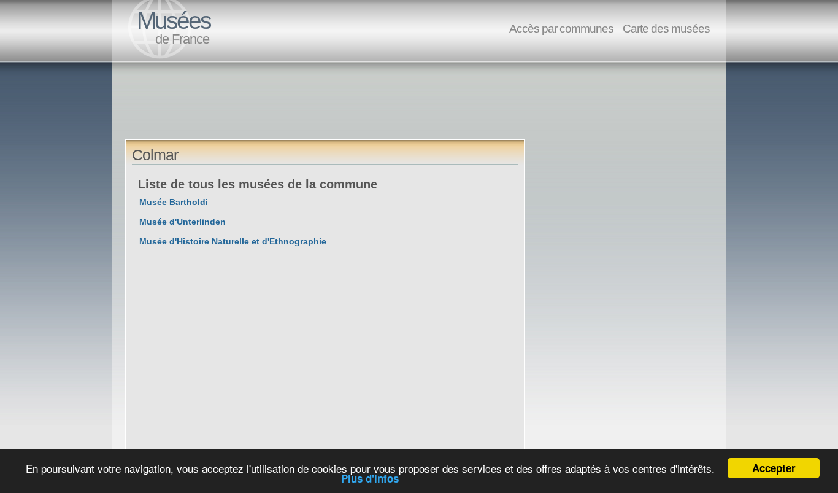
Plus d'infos (370, 478)
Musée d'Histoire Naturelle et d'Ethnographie (232, 241)
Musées (173, 20)
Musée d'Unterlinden (182, 222)
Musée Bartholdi (173, 202)
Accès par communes (561, 28)
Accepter (774, 467)
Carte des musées (666, 28)
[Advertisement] (348, 111)
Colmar (155, 154)
